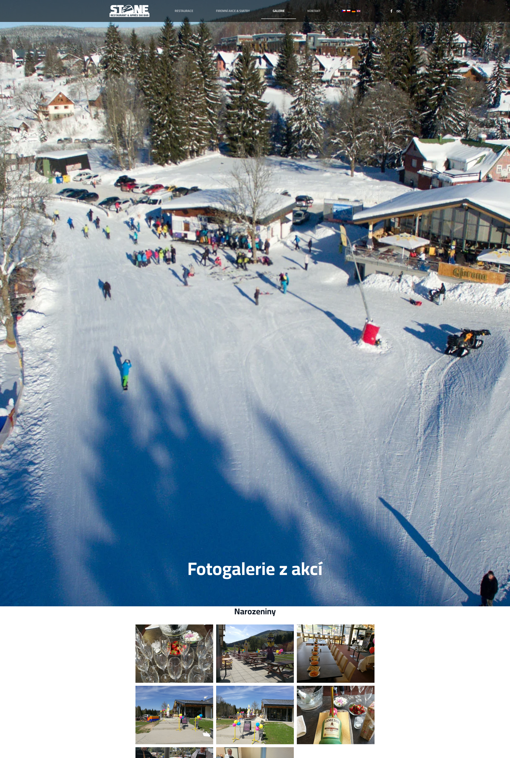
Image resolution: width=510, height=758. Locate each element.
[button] (174, 653)
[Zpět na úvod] (129, 11)
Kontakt (313, 11)
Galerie (279, 11)
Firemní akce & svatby (233, 11)
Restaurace (184, 11)
